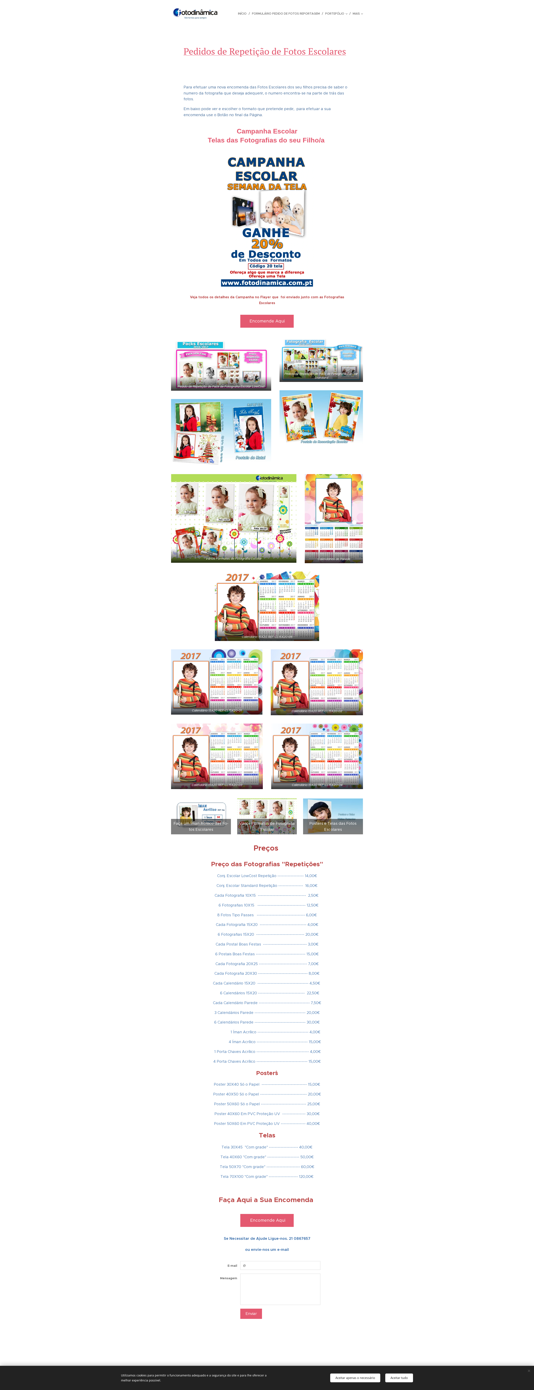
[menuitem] (243, 13)
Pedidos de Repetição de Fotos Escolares (265, 51)
